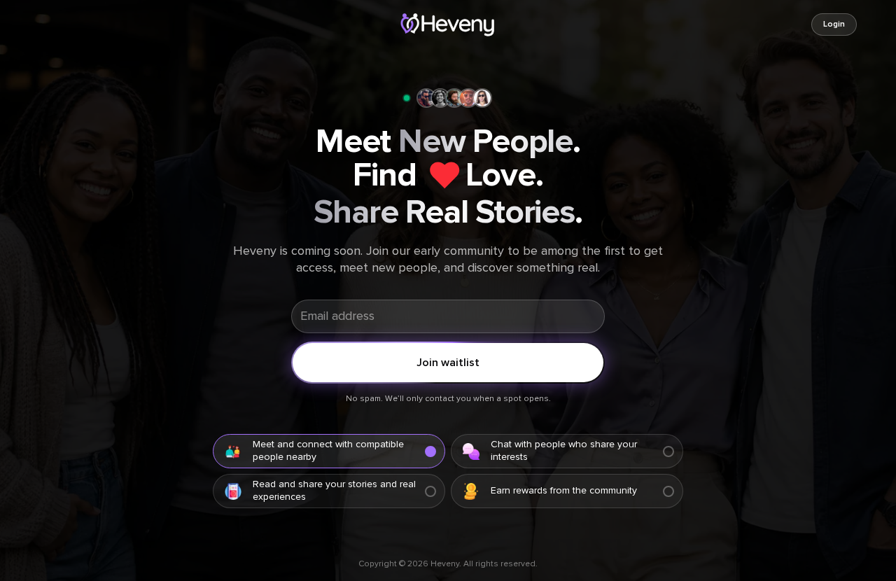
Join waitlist (447, 362)
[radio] (329, 451)
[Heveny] (448, 24)
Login (834, 24)
